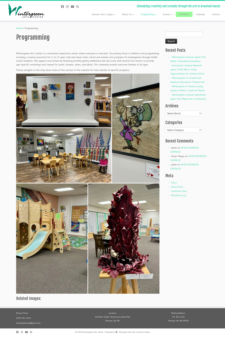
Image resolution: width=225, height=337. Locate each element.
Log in (174, 182)
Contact (216, 14)
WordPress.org (178, 195)
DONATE (184, 14)
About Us (127, 14)
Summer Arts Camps (103, 14)
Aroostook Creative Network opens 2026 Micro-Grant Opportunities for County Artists (187, 69)
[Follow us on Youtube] (73, 6)
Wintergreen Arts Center (92, 332)
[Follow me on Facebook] (63, 6)
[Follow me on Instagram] (68, 6)
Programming (148, 14)
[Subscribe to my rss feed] (78, 6)
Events (167, 14)
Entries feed (177, 186)
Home (19, 28)
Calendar (200, 14)
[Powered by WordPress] (116, 331)
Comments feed (179, 191)
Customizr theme (142, 332)
